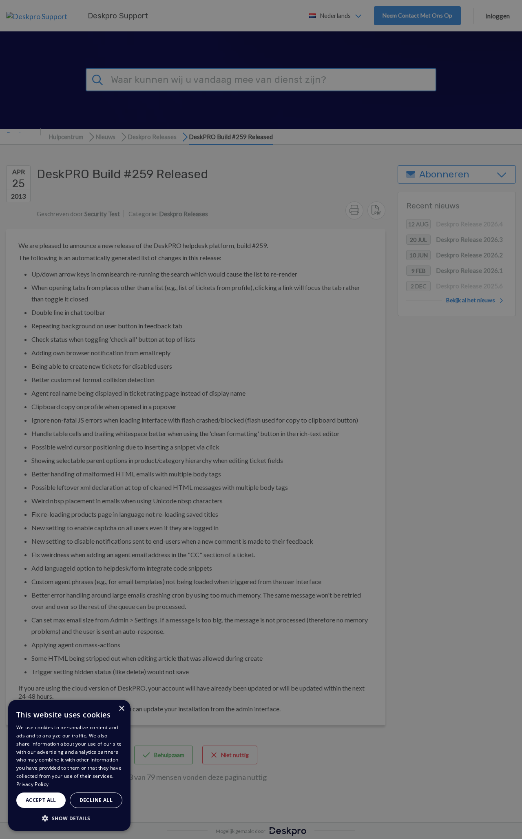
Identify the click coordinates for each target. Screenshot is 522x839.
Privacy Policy (32, 784)
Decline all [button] (96, 800)
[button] (69, 818)
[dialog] (69, 765)
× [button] (121, 709)
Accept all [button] (41, 800)
